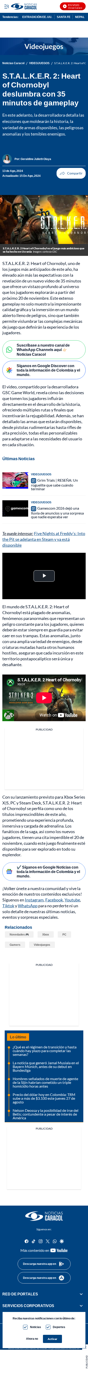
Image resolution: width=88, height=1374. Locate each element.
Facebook (54, 899)
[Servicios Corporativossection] (81, 1306)
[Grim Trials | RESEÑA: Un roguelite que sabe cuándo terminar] (15, 480)
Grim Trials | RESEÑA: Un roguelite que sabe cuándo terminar (54, 484)
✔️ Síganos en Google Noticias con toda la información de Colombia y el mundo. (48, 871)
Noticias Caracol (13, 63)
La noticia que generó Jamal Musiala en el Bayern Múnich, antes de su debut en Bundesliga (46, 1066)
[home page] (44, 1216)
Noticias (35, 1327)
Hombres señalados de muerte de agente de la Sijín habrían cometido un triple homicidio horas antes (45, 1082)
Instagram (34, 899)
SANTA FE (63, 17)
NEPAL (79, 17)
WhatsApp (28, 905)
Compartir (71, 173)
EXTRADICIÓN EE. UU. (37, 17)
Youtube (72, 899)
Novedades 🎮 (19, 934)
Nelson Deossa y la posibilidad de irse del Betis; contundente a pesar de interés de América (45, 1114)
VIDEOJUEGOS (39, 63)
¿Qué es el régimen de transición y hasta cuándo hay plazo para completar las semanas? (45, 1051)
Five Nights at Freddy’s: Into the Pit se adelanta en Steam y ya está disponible (43, 539)
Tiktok (8, 905)
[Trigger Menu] (6, 6)
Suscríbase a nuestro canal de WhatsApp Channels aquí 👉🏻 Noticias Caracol (43, 349)
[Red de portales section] (81, 1294)
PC (64, 934)
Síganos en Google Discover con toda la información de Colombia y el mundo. (48, 370)
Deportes (59, 1327)
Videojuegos (42, 944)
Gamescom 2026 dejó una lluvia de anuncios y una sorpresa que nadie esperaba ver (57, 512)
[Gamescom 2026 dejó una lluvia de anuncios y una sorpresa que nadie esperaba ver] (15, 508)
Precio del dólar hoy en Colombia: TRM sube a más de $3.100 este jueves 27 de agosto (44, 1098)
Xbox (45, 934)
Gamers (15, 944)
